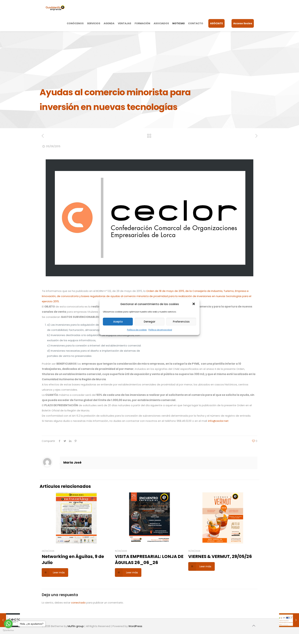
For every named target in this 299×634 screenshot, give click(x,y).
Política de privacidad (160, 329)
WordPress (135, 626)
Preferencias (181, 321)
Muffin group (76, 626)
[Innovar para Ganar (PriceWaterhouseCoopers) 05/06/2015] (289, 620)
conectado (78, 602)
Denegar (149, 321)
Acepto (118, 321)
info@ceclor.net (218, 421)
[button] (194, 304)
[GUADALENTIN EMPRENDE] (55, 8)
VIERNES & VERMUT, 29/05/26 (220, 556)
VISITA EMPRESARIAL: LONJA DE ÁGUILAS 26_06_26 (149, 559)
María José (72, 462)
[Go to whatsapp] (8, 623)
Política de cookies (137, 329)
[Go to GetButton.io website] (8, 630)
